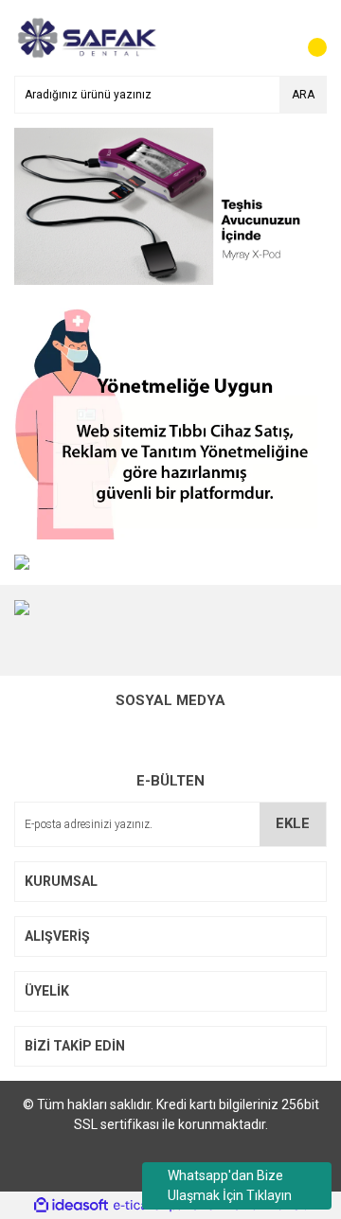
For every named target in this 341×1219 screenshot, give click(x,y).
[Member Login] (270, 38)
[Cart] (308, 38)
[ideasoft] (71, 1205)
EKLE (293, 823)
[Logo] (85, 37)
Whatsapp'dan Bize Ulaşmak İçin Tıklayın (230, 1185)
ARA (303, 94)
